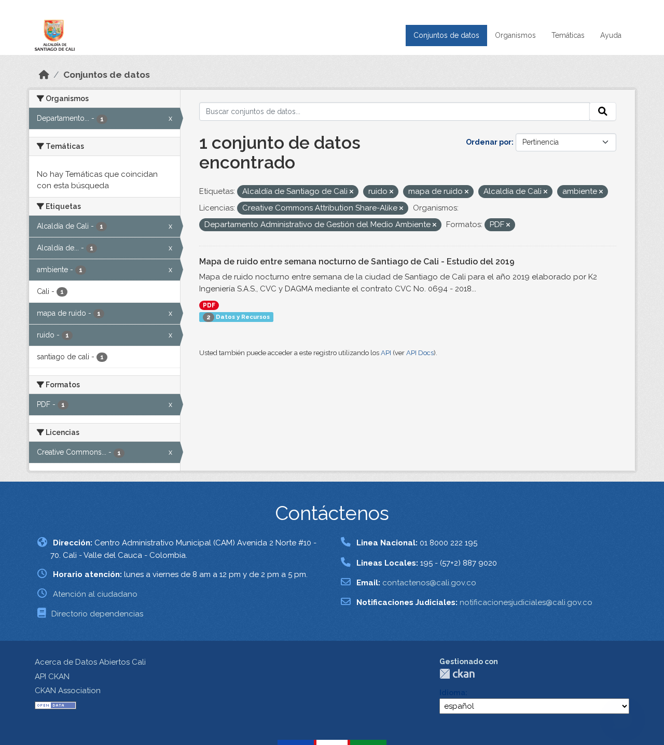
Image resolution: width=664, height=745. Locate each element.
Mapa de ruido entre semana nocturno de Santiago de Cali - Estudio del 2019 (357, 261)
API (386, 353)
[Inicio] (44, 74)
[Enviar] (602, 111)
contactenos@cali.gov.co (429, 582)
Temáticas (568, 35)
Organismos (515, 35)
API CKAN (52, 676)
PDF (209, 305)
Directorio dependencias (97, 614)
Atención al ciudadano (95, 594)
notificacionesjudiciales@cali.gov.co (526, 602)
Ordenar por (488, 142)
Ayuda (610, 35)
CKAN (457, 673)
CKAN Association (68, 690)
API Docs (420, 353)
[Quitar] (351, 192)
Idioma (452, 692)
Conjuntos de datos (446, 35)
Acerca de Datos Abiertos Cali (90, 662)
